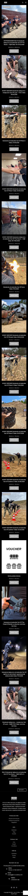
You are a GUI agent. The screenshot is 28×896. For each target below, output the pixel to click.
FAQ (14, 842)
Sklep (14, 857)
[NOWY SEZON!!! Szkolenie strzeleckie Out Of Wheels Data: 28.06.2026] (14, 316)
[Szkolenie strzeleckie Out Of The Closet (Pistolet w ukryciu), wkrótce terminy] (14, 603)
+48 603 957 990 (15, 879)
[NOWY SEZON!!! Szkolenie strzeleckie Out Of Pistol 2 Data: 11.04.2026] (14, 364)
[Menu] (25, 2)
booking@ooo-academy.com (15, 874)
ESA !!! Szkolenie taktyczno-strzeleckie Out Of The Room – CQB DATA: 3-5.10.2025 (14, 774)
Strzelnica (14, 846)
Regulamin (14, 822)
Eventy (14, 855)
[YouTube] (11, 887)
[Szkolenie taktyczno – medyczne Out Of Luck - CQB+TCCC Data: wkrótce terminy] (14, 703)
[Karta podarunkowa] (14, 556)
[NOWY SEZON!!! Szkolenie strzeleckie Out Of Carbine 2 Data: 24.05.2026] (14, 460)
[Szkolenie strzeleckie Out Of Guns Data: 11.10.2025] (14, 267)
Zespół (14, 844)
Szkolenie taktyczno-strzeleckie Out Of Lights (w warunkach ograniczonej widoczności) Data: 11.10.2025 (14, 674)
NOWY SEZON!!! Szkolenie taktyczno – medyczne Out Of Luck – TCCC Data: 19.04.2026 (14, 92)
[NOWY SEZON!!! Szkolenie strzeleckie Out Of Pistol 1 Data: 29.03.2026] (14, 169)
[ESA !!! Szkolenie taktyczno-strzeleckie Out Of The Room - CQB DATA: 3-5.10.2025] (14, 753)
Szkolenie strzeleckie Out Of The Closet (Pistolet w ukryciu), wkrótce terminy (14, 624)
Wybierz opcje (14, 51)
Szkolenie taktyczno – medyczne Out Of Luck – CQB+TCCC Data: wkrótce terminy (14, 724)
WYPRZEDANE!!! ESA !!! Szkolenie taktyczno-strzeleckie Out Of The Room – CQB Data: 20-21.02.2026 (14, 42)
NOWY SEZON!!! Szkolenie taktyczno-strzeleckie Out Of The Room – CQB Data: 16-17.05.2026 (14, 238)
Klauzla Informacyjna (14, 818)
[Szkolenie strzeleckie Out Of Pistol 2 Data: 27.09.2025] (14, 121)
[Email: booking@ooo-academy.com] (6, 873)
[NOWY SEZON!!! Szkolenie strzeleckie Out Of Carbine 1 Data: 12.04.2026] (14, 508)
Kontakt (14, 833)
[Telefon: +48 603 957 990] (9, 878)
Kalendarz (14, 830)
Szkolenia (14, 853)
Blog (14, 832)
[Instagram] (14, 887)
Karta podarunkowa (14, 576)
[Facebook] (16, 887)
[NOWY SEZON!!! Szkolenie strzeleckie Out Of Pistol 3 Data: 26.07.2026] (14, 412)
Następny (21, 789)
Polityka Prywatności (14, 820)
